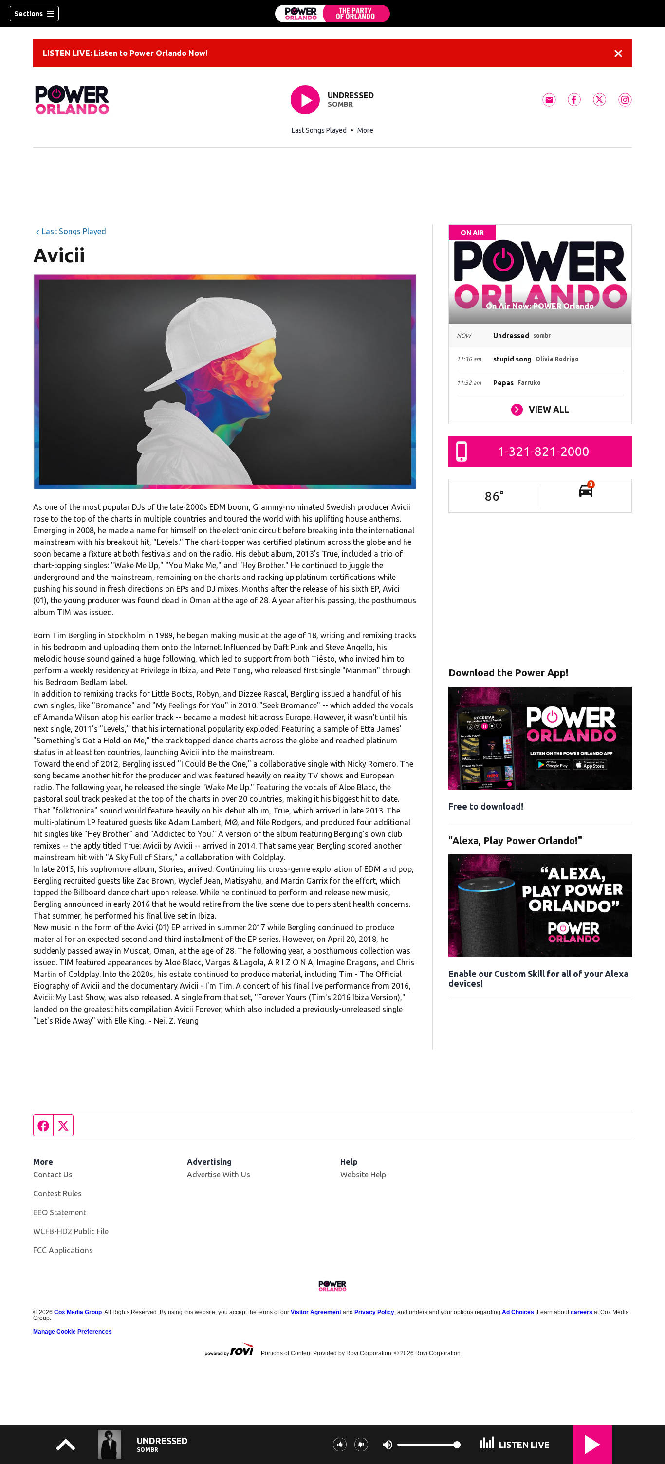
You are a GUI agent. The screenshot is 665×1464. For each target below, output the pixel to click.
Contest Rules (57, 1193)
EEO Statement (59, 1212)
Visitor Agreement (316, 1312)
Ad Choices (518, 1312)
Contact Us (53, 1174)
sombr (340, 104)
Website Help (363, 1174)
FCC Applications (63, 1250)
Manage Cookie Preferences (72, 1331)
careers (581, 1312)
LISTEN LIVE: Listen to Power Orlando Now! (125, 53)
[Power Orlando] (332, 13)
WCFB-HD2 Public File (71, 1231)
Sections (28, 14)
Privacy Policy (374, 1312)
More (365, 130)
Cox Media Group (78, 1312)
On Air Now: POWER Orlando (540, 306)
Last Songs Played (319, 130)
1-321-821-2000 (544, 451)
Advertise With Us (218, 1174)
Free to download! (485, 806)
